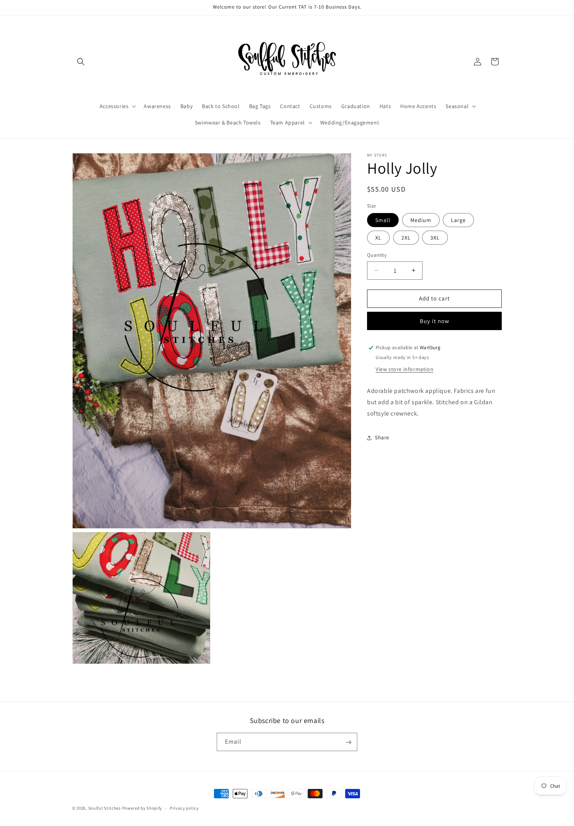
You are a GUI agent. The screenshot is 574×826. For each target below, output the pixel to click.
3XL (435, 237)
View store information (404, 369)
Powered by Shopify (142, 808)
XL (378, 237)
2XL (406, 237)
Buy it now (434, 321)
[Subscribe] (348, 742)
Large (458, 220)
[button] (80, 61)
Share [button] (382, 437)
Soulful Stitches (104, 808)
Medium (420, 220)
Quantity (377, 255)
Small (382, 220)
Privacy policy (184, 807)
